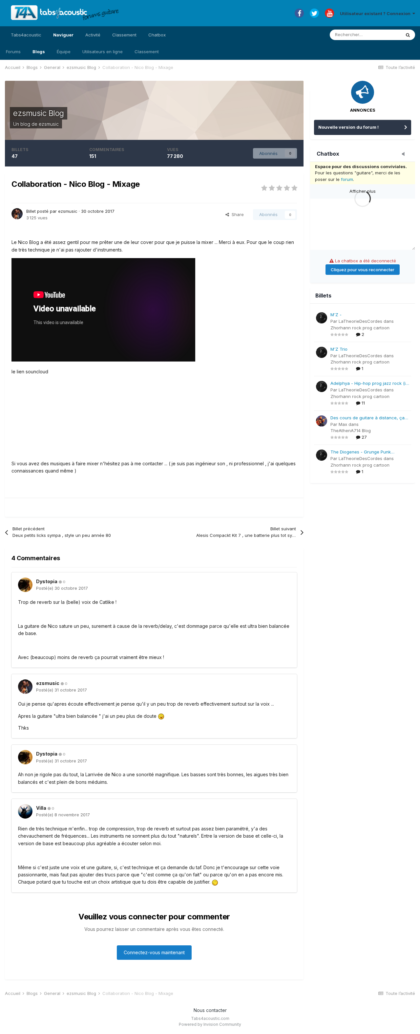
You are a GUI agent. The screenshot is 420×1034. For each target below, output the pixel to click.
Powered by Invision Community (210, 1024)
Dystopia (46, 581)
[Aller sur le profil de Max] (321, 421)
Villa (41, 808)
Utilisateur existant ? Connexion (376, 13)
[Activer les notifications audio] (405, 154)
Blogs (38, 51)
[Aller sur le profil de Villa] (25, 811)
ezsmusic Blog (38, 113)
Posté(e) (62, 588)
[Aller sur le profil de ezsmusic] (17, 213)
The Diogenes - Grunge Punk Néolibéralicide (360, 452)
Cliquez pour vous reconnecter (362, 269)
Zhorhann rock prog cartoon (359, 327)
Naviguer (63, 34)
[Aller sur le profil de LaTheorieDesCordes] (321, 317)
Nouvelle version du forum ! (348, 127)
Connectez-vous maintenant (154, 952)
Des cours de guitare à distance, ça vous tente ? (367, 418)
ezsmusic (49, 124)
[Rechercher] (408, 35)
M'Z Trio (338, 349)
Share (236, 214)
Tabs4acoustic (26, 34)
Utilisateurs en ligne (102, 51)
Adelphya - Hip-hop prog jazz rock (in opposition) (369, 384)
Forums (13, 51)
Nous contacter (210, 1010)
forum (347, 179)
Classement (147, 51)
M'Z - (336, 314)
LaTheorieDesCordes (360, 321)
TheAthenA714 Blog (350, 430)
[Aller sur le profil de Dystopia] (25, 585)
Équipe (64, 51)
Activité (92, 34)
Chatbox (157, 34)
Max (343, 424)
